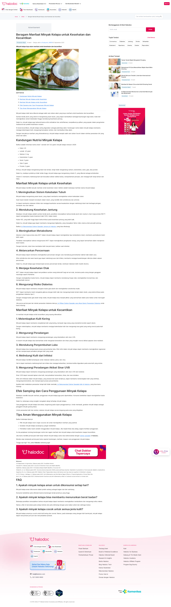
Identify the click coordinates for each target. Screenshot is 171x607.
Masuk (167, 3)
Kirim (150, 29)
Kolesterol (112, 45)
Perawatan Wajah (21, 42)
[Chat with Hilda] (161, 451)
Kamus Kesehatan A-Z (39, 3)
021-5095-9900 (36, 577)
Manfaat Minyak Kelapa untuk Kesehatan (33, 99)
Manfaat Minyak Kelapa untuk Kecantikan (33, 102)
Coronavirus (113, 41)
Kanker (137, 45)
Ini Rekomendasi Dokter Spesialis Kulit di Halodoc (73, 384)
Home (16, 16)
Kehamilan (146, 41)
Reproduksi (145, 45)
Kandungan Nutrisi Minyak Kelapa (31, 96)
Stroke (138, 41)
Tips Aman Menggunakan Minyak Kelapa (33, 108)
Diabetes (122, 41)
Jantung (130, 41)
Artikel (22, 16)
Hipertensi (121, 45)
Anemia (130, 45)
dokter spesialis (85, 436)
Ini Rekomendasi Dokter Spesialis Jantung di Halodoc (38, 226)
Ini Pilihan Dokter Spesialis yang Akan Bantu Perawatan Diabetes (78, 303)
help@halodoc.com (37, 574)
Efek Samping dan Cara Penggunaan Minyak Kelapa (37, 105)
